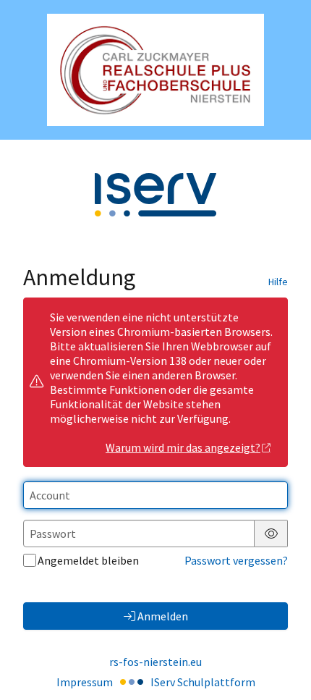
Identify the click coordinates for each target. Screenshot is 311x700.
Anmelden (162, 616)
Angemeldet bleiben (88, 560)
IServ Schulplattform (202, 682)
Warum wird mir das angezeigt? (183, 447)
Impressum (84, 682)
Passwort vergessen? (236, 560)
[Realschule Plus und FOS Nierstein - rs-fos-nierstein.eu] (155, 70)
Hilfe (278, 281)
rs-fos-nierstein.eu (155, 661)
